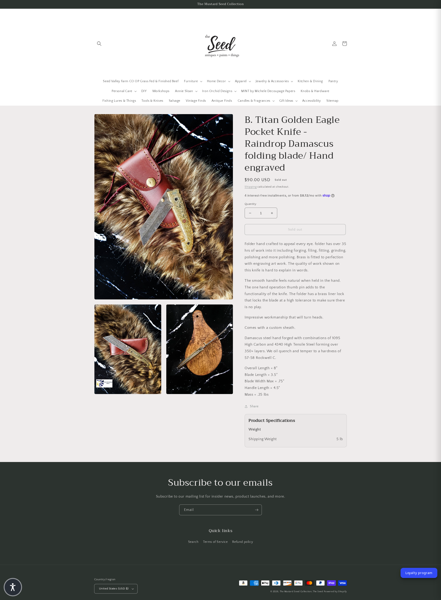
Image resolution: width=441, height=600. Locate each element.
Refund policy (242, 542)
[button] (99, 44)
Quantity (250, 204)
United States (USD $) (113, 588)
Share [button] (254, 406)
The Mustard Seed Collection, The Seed (301, 591)
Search (193, 542)
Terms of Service (215, 542)
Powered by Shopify (335, 591)
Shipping (251, 186)
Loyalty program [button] (419, 573)
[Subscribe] (257, 509)
